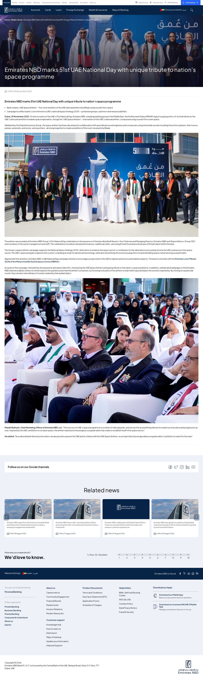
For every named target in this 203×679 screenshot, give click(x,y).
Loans (59, 10)
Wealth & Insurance (98, 10)
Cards (48, 10)
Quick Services (143, 2)
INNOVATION (84, 2)
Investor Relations (54, 609)
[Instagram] (193, 573)
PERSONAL (7, 2)
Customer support (55, 620)
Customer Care (158, 2)
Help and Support (54, 645)
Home (7, 20)
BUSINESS (37, 2)
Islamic (8, 625)
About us (9, 621)
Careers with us (53, 593)
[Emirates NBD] (15, 10)
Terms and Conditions (92, 593)
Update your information (57, 641)
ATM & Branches (172, 2)
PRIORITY (14, 2)
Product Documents (93, 588)
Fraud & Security (126, 612)
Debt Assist (51, 633)
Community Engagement (57, 597)
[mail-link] (171, 467)
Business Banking (13, 610)
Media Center (16, 20)
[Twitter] (184, 573)
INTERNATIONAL (73, 2)
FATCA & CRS (125, 600)
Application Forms (91, 601)
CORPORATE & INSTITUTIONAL (51, 2)
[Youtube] (189, 573)
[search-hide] (191, 10)
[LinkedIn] (197, 573)
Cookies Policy (126, 604)
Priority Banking (12, 614)
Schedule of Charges (92, 605)
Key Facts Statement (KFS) (95, 597)
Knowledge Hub (53, 625)
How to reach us (53, 629)
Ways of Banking (120, 10)
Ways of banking (53, 637)
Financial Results (53, 601)
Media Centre (52, 605)
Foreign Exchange (75, 10)
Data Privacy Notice (128, 608)
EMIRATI (29, 2)
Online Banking (190, 2)
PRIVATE (22, 2)
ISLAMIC (64, 2)
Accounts (35, 10)
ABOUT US (93, 2)
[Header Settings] (98, 2)
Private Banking (12, 607)
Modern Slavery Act (55, 613)
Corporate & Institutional (16, 618)
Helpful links (125, 588)
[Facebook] (180, 573)
